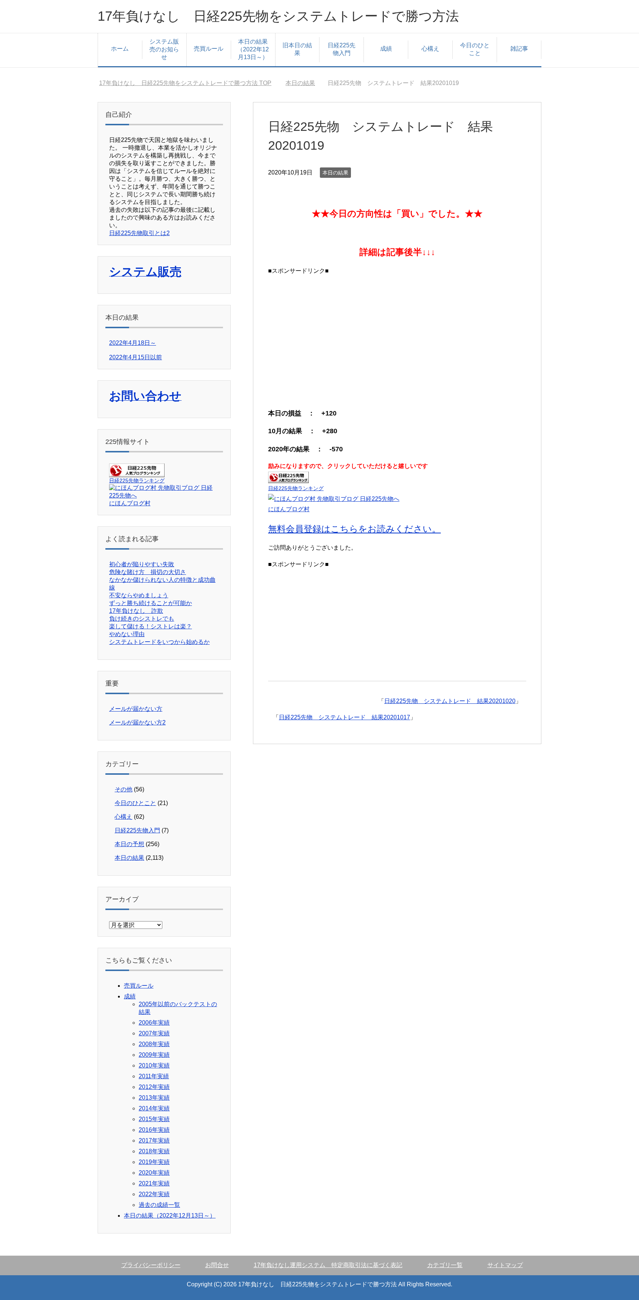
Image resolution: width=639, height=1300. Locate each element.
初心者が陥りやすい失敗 (141, 564)
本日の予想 (129, 844)
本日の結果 (335, 173)
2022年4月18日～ (132, 343)
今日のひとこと (475, 49)
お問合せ (217, 1265)
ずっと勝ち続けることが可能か (150, 603)
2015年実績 (154, 1119)
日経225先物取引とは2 (139, 233)
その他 (123, 789)
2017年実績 (154, 1140)
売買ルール (208, 48)
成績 (386, 48)
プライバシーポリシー (150, 1265)
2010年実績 (154, 1065)
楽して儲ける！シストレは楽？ (150, 626)
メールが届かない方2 (137, 722)
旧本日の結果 (297, 49)
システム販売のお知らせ (164, 49)
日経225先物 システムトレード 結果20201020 (449, 701)
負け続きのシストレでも (141, 618)
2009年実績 (154, 1055)
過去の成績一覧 (159, 1205)
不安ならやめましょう (138, 595)
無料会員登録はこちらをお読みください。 (354, 529)
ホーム (120, 48)
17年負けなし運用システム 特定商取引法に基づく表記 (328, 1265)
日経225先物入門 (341, 49)
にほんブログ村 (289, 509)
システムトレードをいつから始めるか (159, 642)
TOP (185, 83)
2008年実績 (154, 1044)
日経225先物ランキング (296, 488)
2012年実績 (154, 1087)
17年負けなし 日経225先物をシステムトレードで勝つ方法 (278, 16)
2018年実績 (154, 1151)
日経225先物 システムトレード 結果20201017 (344, 717)
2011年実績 (154, 1076)
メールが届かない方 (135, 709)
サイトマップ (505, 1265)
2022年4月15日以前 (135, 357)
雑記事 (519, 48)
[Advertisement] (397, 339)
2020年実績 (154, 1173)
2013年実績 (154, 1097)
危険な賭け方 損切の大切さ (147, 572)
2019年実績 (154, 1162)
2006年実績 (154, 1022)
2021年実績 (154, 1183)
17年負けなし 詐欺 (136, 611)
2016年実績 (154, 1130)
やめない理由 (127, 634)
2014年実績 (154, 1108)
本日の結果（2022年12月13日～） (253, 49)
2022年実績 (154, 1194)
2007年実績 (154, 1033)
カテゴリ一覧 (445, 1265)
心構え (430, 48)
